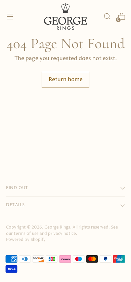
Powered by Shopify (26, 240)
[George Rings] (65, 16)
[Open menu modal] (9, 16)
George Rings (57, 227)
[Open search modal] (107, 16)
